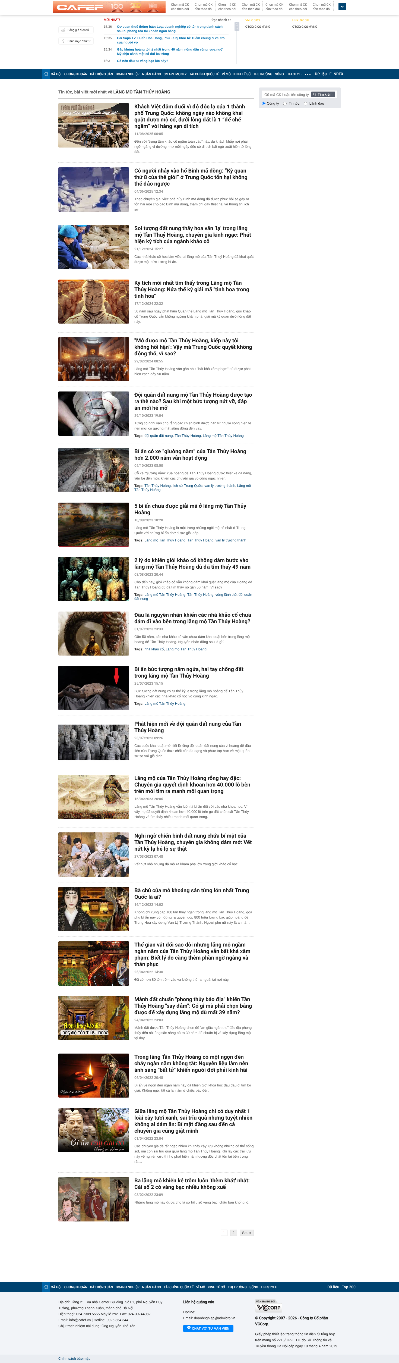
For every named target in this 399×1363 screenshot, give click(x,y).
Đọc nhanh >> (221, 20)
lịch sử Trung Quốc (187, 486)
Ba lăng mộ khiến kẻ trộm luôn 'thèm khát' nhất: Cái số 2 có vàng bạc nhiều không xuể (192, 1183)
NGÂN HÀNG (151, 74)
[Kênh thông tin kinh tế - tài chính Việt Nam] (109, 7)
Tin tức (294, 103)
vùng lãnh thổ (226, 595)
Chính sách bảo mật (74, 1359)
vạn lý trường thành (219, 486)
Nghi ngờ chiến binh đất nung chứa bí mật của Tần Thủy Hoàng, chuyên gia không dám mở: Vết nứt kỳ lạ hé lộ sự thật (193, 842)
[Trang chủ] (45, 74)
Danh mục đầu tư (79, 41)
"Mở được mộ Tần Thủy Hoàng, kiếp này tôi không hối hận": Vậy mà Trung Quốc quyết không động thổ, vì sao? (193, 347)
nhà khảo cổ (154, 649)
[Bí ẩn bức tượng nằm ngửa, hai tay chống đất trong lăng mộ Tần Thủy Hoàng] (93, 688)
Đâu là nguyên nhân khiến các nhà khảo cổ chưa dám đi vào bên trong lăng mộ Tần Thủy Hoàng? (192, 618)
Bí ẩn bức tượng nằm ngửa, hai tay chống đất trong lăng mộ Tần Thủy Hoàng (188, 672)
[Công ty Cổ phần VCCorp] (298, 1305)
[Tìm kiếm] (323, 94)
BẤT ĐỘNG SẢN (101, 74)
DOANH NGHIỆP (128, 74)
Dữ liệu (321, 74)
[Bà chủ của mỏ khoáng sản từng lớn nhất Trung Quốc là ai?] (93, 909)
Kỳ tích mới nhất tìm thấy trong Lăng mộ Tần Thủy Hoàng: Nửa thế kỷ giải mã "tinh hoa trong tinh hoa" (191, 289)
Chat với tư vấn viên (210, 1328)
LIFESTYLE (294, 74)
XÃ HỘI (56, 74)
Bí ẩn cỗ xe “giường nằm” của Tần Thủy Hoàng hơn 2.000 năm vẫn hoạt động (190, 454)
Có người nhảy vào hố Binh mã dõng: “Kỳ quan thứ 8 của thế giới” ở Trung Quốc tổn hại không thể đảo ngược (191, 177)
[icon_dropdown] (342, 7)
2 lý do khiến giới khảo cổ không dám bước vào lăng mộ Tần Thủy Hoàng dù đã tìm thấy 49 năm (192, 563)
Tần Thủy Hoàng (188, 436)
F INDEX (336, 74)
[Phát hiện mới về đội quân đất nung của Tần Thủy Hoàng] (93, 742)
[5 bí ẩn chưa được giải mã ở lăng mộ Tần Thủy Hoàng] (93, 525)
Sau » (246, 1233)
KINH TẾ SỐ (242, 74)
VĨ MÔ (226, 74)
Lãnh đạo (316, 103)
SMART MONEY (175, 74)
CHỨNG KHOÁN (75, 74)
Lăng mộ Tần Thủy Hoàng (223, 436)
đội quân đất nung (158, 436)
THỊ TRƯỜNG (262, 74)
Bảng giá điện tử (78, 30)
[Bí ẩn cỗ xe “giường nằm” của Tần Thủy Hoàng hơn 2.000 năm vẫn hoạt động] (93, 470)
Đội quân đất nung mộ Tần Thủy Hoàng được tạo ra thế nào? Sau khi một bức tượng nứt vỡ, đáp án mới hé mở (193, 401)
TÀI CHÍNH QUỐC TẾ (204, 74)
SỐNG (279, 74)
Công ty (273, 103)
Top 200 (349, 1287)
